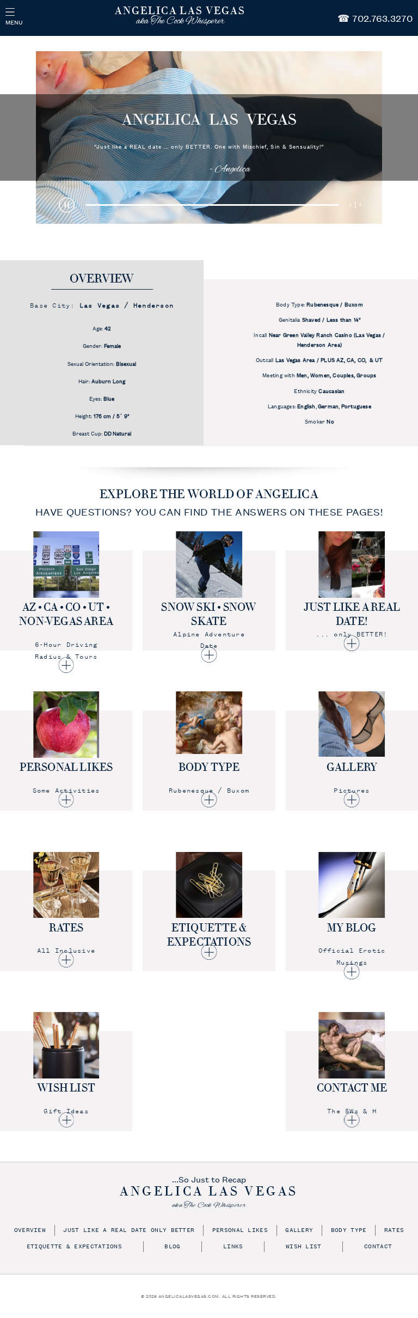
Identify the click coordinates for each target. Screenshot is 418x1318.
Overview (30, 1231)
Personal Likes (240, 1231)
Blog (172, 1247)
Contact (378, 1247)
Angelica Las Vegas (209, 120)
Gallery (299, 1231)
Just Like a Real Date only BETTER (128, 1231)
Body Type (349, 1231)
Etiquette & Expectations (74, 1247)
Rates (394, 1231)
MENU (14, 22)
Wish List (304, 1247)
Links (233, 1247)
